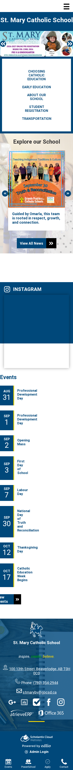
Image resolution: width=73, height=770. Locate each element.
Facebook (25, 267)
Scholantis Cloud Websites (36, 738)
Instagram (27, 289)
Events (8, 377)
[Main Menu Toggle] (66, 6)
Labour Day (22, 492)
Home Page (11, 6)
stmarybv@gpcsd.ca (40, 692)
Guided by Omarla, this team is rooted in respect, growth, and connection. (36, 218)
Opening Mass (23, 442)
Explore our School (36, 142)
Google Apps (12, 702)
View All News (31, 243)
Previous (3, 44)
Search (27, 6)
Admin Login (39, 752)
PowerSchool (28, 767)
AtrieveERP (21, 713)
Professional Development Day (27, 394)
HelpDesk (36, 702)
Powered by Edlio (36, 746)
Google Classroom (24, 702)
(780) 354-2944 (45, 683)
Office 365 (51, 713)
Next (70, 44)
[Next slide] (5, 193)
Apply (47, 767)
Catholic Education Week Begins (24, 574)
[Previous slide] (68, 193)
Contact (64, 767)
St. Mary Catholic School (36, 20)
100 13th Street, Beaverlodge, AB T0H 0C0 (39, 671)
